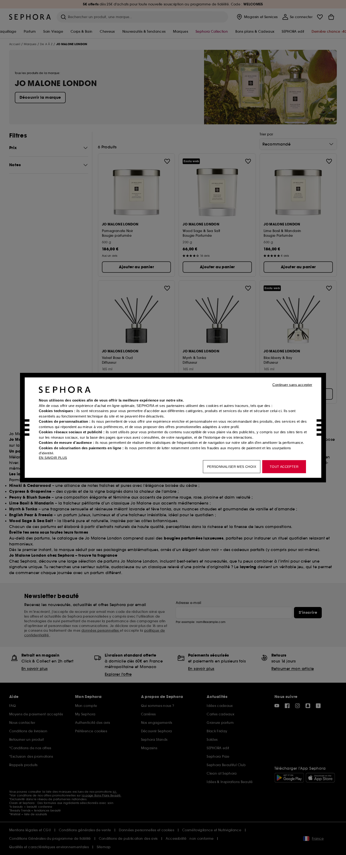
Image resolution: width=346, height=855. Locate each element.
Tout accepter (284, 466)
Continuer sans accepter (292, 384)
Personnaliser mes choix (231, 466)
